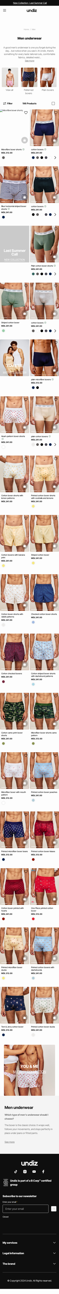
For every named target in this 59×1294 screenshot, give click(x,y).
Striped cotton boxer (10, 322)
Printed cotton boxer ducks (43, 1026)
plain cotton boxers (39, 436)
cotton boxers (37, 149)
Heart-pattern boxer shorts (13, 436)
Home (26, 29)
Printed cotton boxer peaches (44, 792)
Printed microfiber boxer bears (14, 851)
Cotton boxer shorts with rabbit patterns (12, 615)
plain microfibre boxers (41, 379)
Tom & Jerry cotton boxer (12, 1026)
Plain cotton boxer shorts (42, 266)
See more (10, 1141)
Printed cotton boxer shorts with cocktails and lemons (43, 496)
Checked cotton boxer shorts (44, 614)
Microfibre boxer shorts (11, 149)
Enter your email (10, 1202)
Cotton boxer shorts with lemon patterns (12, 496)
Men (33, 29)
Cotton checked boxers (11, 673)
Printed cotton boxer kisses (43, 851)
